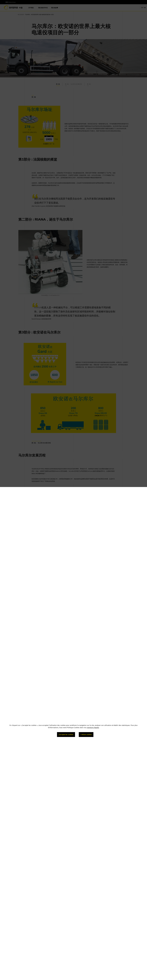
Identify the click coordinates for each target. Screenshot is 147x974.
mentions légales (93, 728)
